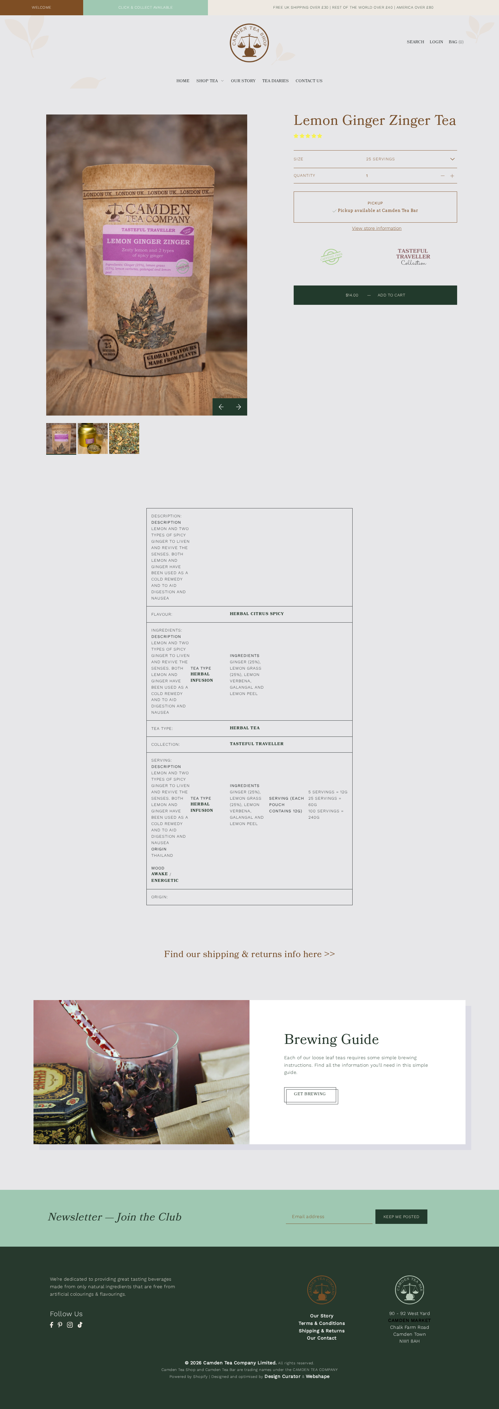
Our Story (322, 1315)
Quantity (304, 175)
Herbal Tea (245, 729)
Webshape (318, 1376)
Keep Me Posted (401, 1216)
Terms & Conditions (322, 1323)
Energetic (165, 881)
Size (299, 159)
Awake (159, 874)
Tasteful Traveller (257, 744)
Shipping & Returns (322, 1330)
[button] (309, 136)
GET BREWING (310, 1094)
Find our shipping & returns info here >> (249, 955)
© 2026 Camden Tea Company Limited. (231, 1362)
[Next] (238, 407)
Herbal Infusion (202, 677)
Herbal (239, 614)
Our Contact (322, 1338)
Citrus (260, 614)
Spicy (277, 614)
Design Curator (283, 1376)
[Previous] (221, 407)
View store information (377, 228)
